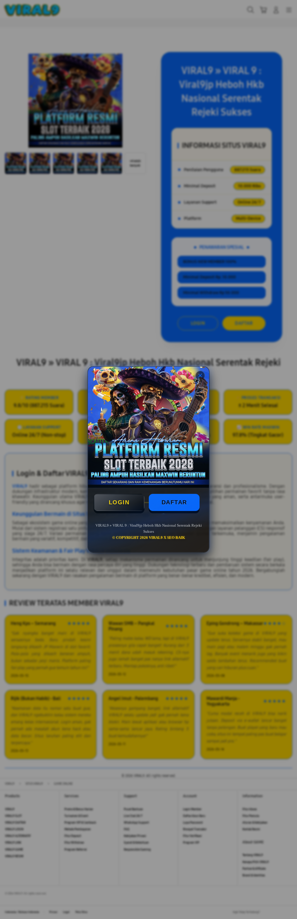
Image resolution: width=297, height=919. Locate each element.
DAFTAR (174, 502)
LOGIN (119, 502)
